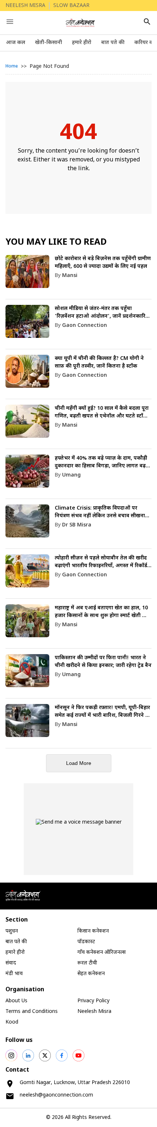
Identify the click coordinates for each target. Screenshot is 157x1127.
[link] (78, 277)
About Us (16, 1000)
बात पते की (113, 42)
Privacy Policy (93, 1000)
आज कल (15, 42)
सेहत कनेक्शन (91, 973)
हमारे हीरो (81, 42)
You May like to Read (56, 242)
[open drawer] (9, 21)
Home (11, 66)
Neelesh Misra (94, 1011)
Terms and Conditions (31, 1011)
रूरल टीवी (87, 963)
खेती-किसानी (48, 42)
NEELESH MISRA (25, 5)
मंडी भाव (14, 973)
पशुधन (11, 931)
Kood (11, 1022)
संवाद (10, 963)
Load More (78, 763)
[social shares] (11, 1055)
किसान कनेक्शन (93, 931)
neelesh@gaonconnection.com (56, 1095)
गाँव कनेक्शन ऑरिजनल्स (101, 952)
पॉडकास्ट (86, 941)
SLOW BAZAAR (71, 5)
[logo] (80, 22)
